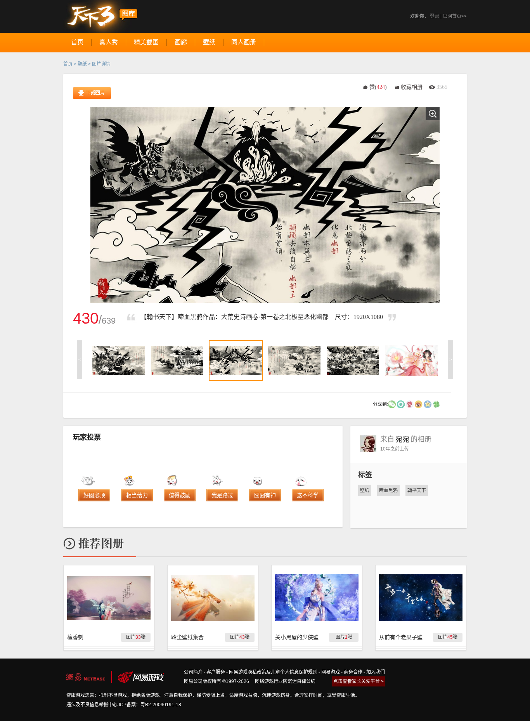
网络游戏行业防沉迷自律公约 (285, 681)
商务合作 (353, 672)
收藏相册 (412, 87)
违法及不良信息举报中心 (92, 704)
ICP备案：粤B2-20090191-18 (150, 704)
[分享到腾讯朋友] (436, 404)
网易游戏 (330, 672)
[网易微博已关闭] (410, 404)
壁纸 (82, 64)
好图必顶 (94, 495)
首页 (68, 64)
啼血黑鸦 (388, 490)
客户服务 (215, 672)
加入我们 (375, 672)
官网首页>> (455, 16)
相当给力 (137, 495)
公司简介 (193, 672)
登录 (434, 16)
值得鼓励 (180, 495)
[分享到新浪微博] (419, 404)
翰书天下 (416, 490)
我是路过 (222, 495)
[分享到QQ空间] (427, 404)
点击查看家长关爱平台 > (358, 681)
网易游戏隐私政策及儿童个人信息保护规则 (273, 672)
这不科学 (308, 495)
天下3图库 (100, 16)
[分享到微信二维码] (392, 404)
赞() (378, 87)
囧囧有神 (265, 495)
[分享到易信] (401, 404)
